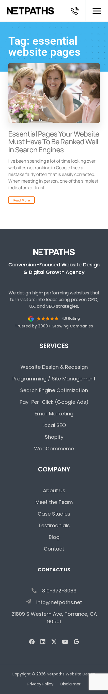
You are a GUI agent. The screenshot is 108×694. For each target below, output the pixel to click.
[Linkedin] (43, 642)
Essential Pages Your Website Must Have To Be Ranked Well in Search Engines (53, 142)
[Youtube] (65, 642)
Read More (21, 200)
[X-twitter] (54, 642)
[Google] (76, 642)
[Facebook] (32, 642)
